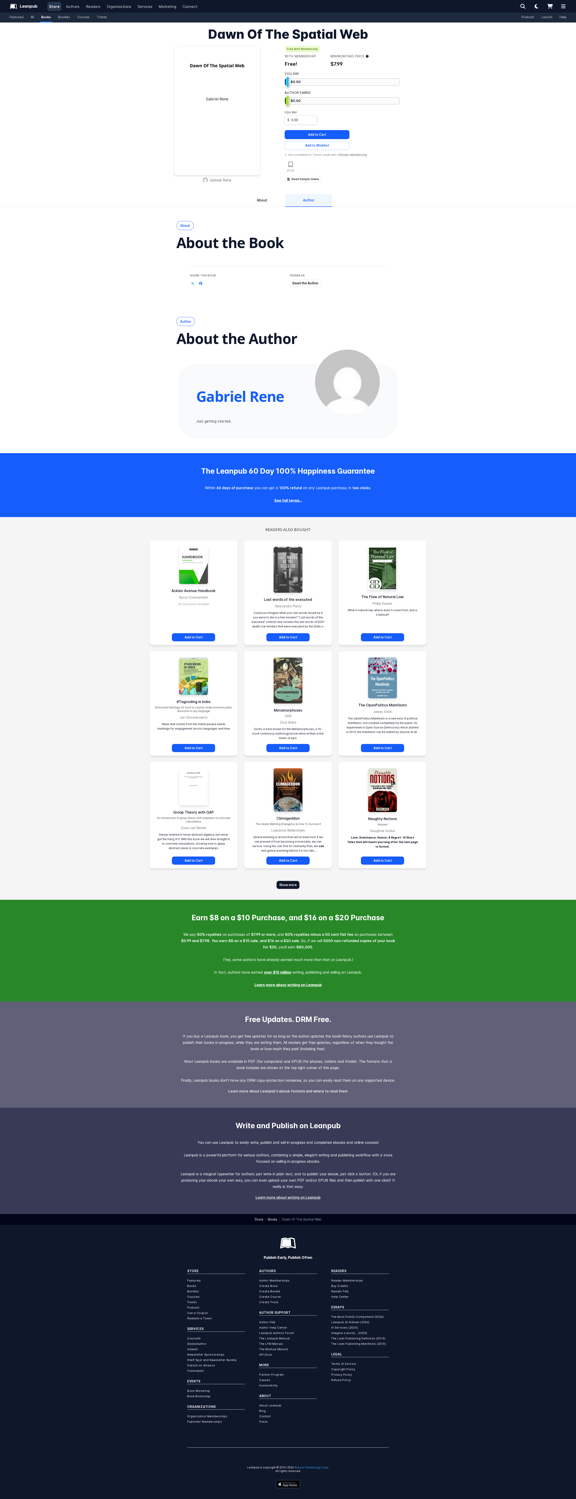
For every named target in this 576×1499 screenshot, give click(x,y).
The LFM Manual (271, 1343)
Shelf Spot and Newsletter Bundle (211, 1360)
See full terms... (288, 500)
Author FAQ (267, 1322)
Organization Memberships (207, 1416)
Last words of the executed (288, 599)
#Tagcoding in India (193, 701)
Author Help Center (273, 1327)
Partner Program (271, 1374)
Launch (547, 17)
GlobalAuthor (197, 1343)
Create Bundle (269, 1291)
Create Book (268, 1286)
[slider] (287, 82)
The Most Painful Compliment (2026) (357, 1316)
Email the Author (305, 283)
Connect (190, 6)
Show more (288, 885)
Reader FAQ (340, 1291)
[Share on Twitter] (192, 283)
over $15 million (277, 972)
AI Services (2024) (344, 1327)
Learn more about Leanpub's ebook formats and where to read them (288, 1091)
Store (54, 6)
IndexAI (192, 1349)
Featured (16, 17)
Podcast (528, 17)
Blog (262, 1411)
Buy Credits (339, 1286)
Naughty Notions (382, 818)
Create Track (268, 1302)
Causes (264, 1380)
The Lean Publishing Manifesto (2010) (358, 1343)
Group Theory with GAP (193, 812)
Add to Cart (317, 134)
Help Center (340, 1296)
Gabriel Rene (220, 180)
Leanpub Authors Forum (276, 1333)
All (32, 17)
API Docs (265, 1354)
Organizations (119, 6)
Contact (265, 1416)
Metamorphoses (288, 710)
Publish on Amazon (201, 1365)
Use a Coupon (197, 1313)
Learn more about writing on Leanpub (288, 985)
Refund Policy (341, 1380)
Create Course (270, 1296)
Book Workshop (198, 1391)
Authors (73, 6)
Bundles (64, 17)
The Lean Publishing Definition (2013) (358, 1338)
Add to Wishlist (317, 145)
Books (46, 17)
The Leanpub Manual (274, 1338)
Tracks (102, 17)
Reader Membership (353, 154)
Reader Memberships (347, 1280)
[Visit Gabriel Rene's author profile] (347, 382)
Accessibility (268, 1385)
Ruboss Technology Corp (311, 1467)
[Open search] (523, 6)
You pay (291, 112)
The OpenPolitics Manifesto (382, 705)
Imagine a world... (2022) (349, 1333)
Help (563, 17)
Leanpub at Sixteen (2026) (350, 1322)
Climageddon (288, 818)
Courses (83, 17)
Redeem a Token (199, 1318)
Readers (93, 6)
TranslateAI (195, 1370)
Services (145, 6)
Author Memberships (274, 1280)
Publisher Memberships (204, 1421)
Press (263, 1421)
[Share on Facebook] (200, 283)
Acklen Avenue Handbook (193, 590)
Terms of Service (343, 1364)
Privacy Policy (341, 1374)
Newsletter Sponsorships (206, 1354)
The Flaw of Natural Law (382, 597)
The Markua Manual (273, 1349)
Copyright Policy (343, 1369)
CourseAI (194, 1338)
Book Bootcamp (199, 1396)
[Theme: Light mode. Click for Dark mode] (536, 6)
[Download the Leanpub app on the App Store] (288, 1484)
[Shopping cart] (549, 6)
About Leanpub (270, 1405)
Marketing (167, 6)
